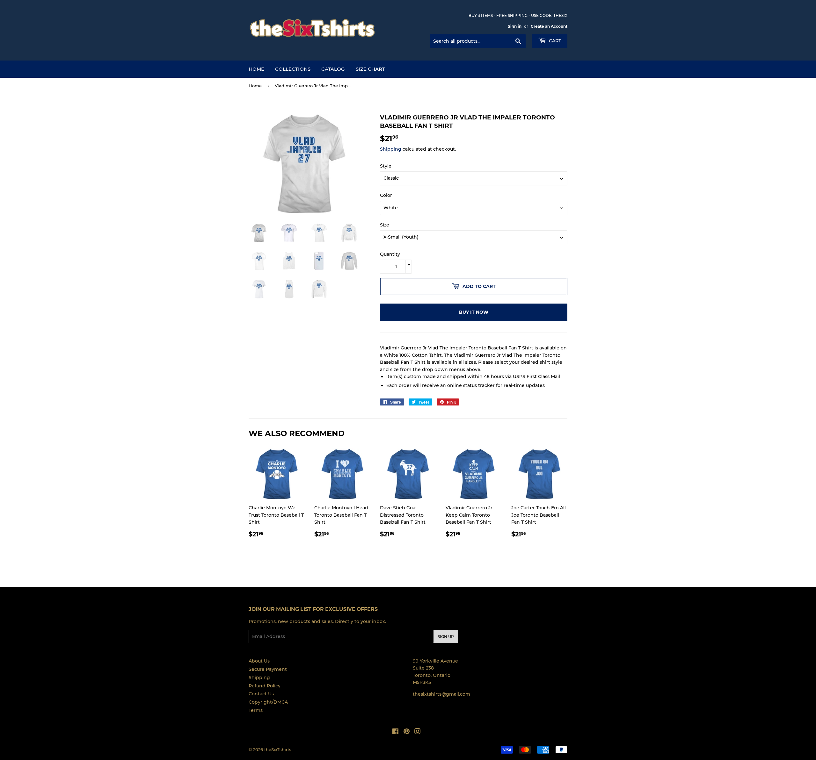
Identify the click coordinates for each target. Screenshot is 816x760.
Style (385, 166)
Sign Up (446, 636)
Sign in (514, 26)
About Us (259, 661)
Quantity (390, 254)
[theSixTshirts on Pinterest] (406, 732)
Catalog (333, 69)
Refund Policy (264, 686)
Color (386, 195)
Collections (292, 69)
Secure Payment (268, 669)
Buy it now (473, 312)
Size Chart (370, 69)
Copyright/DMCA (268, 702)
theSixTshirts (277, 749)
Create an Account (549, 26)
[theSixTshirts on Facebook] (395, 732)
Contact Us (261, 694)
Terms (256, 710)
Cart (554, 41)
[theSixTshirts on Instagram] (417, 732)
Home (256, 69)
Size (384, 225)
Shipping (390, 149)
